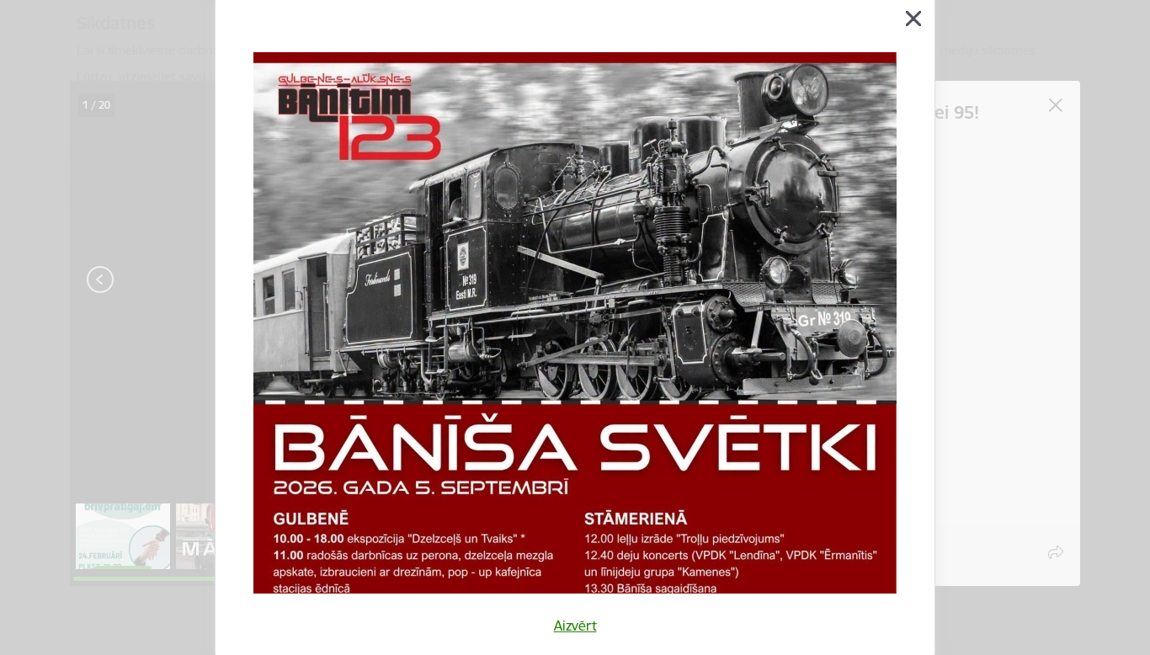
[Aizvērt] (913, 18)
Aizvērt (575, 625)
